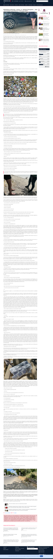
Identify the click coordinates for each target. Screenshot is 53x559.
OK (37, 548)
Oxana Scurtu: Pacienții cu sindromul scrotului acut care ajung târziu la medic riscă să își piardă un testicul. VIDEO (29, 528)
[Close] (36, 516)
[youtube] (43, 554)
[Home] (4, 5)
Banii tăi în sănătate (18, 549)
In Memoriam (17, 550)
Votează (47, 66)
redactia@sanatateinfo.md (43, 548)
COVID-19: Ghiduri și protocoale (19, 548)
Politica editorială (5, 549)
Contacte (4, 548)
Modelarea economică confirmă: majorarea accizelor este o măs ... (46, 24)
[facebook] (39, 554)
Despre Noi (5, 547)
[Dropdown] (4, 2)
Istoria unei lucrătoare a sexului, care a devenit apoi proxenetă (18, 503)
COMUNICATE (17, 547)
